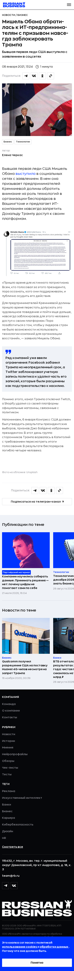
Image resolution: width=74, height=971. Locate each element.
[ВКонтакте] (14, 885)
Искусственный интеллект (22, 798)
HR (4, 838)
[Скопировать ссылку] (50, 75)
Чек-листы (10, 767)
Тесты (7, 774)
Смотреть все (12, 846)
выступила (25, 174)
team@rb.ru (10, 875)
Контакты (9, 717)
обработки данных (54, 946)
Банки (6, 804)
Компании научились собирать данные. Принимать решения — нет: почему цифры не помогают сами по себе (25, 582)
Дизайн (7, 831)
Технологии (23, 142)
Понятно (37, 962)
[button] (69, 5)
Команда (9, 704)
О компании (11, 710)
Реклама (8, 791)
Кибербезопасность (17, 824)
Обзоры (8, 761)
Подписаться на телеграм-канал (36, 501)
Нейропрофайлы (15, 754)
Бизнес (22, 15)
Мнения (7, 747)
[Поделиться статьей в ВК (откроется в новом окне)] (34, 75)
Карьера (8, 818)
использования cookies (20, 946)
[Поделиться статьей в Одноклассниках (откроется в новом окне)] (42, 75)
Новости (9, 15)
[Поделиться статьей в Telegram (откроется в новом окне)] (25, 75)
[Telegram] (5, 885)
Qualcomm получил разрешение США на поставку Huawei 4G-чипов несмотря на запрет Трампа (24, 667)
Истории (8, 741)
